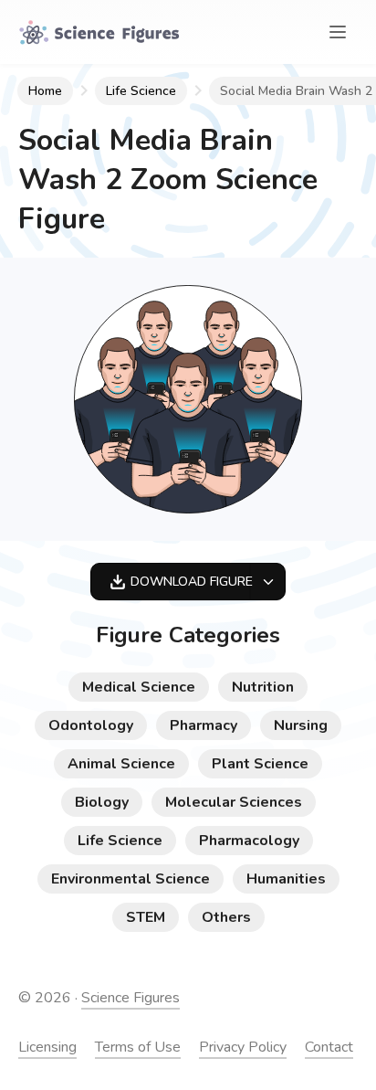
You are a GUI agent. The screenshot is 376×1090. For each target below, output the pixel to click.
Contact (329, 1047)
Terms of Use (138, 1047)
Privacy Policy (243, 1047)
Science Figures (130, 998)
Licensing (47, 1047)
